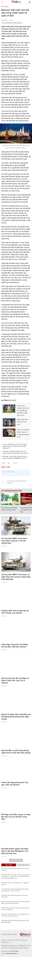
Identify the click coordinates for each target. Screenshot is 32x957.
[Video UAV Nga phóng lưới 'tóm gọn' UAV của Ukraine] (16, 770)
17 (19, 891)
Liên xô (15, 463)
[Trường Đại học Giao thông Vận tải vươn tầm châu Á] (10, 499)
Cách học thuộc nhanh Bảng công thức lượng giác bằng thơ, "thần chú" (14, 890)
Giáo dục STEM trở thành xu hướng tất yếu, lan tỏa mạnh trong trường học (15, 915)
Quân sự (4, 546)
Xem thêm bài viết (16, 860)
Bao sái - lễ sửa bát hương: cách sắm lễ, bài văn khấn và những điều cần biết (15, 902)
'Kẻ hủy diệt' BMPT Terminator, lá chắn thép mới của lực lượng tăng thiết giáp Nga (15, 577)
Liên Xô (21, 45)
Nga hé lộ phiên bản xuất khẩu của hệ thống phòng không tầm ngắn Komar (16, 716)
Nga (9, 463)
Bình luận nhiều (23, 865)
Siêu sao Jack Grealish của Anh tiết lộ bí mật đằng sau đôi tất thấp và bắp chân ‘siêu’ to (23, 410)
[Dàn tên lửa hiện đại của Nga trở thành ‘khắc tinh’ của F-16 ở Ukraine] (16, 665)
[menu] (2, 2)
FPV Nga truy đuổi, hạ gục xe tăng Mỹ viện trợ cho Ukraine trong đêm (15, 816)
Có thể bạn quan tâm (11, 491)
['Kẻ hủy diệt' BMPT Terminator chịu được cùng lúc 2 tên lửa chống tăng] (16, 526)
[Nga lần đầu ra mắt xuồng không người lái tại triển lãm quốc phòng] (16, 737)
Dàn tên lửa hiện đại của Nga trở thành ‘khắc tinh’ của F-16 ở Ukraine (15, 680)
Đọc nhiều (9, 865)
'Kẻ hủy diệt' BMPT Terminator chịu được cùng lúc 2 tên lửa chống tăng (14, 540)
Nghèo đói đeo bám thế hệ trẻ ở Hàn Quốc (22, 422)
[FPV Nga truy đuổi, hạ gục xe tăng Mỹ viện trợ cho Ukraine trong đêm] (16, 802)
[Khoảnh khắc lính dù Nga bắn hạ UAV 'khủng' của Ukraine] (16, 598)
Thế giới (6, 6)
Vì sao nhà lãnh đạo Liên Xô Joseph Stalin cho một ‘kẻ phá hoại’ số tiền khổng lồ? (15, 446)
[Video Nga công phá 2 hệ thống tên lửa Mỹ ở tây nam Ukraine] (16, 632)
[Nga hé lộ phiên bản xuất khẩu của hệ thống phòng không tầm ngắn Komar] (16, 701)
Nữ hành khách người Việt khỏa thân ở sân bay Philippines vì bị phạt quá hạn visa (14, 851)
